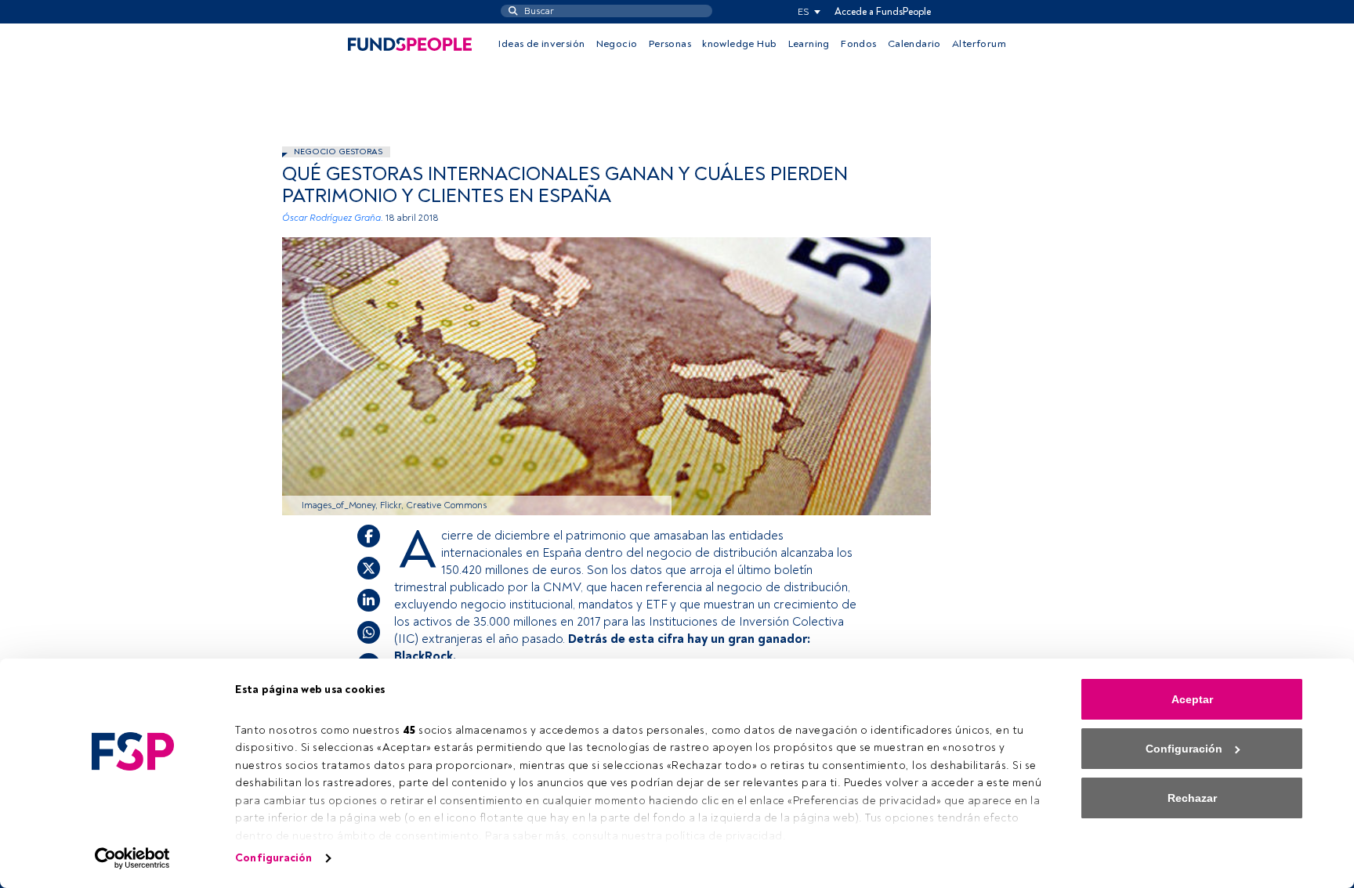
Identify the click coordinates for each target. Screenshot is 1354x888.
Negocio (617, 44)
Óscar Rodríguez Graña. (332, 218)
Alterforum (979, 44)
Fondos (858, 44)
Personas (670, 44)
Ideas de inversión (541, 44)
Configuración (273, 858)
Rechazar (1192, 798)
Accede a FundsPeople (882, 11)
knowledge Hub (739, 44)
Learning (809, 44)
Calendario (914, 44)
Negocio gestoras (338, 151)
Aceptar (1192, 699)
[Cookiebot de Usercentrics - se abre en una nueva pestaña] (132, 858)
